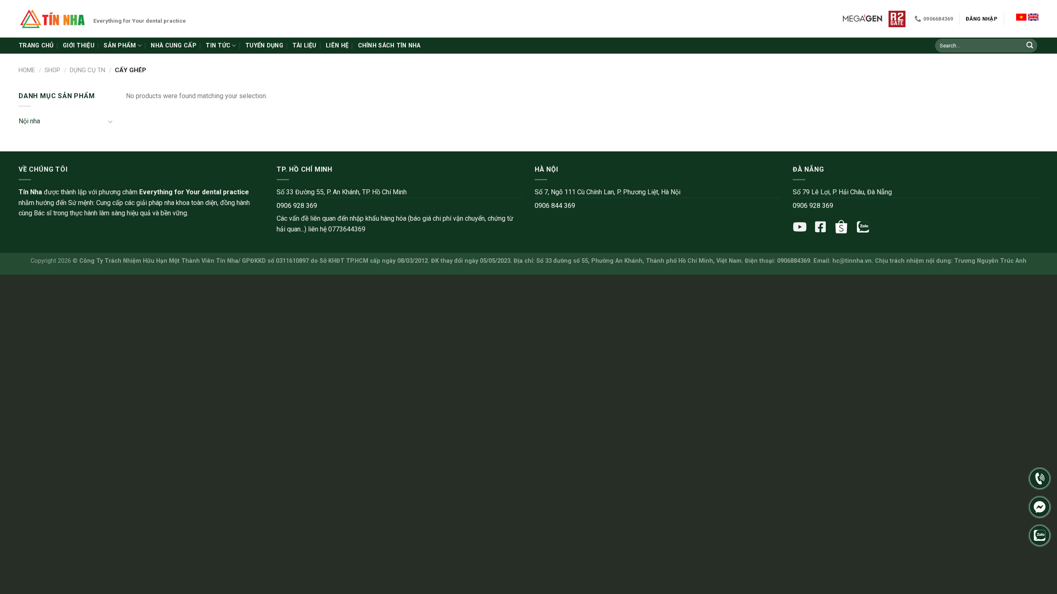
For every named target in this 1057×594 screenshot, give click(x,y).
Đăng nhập (982, 19)
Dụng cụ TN (87, 70)
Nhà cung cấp (173, 45)
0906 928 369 (297, 206)
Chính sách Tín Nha (389, 45)
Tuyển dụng (264, 45)
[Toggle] (110, 121)
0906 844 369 (555, 206)
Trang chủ (36, 45)
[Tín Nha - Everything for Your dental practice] (53, 19)
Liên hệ (337, 45)
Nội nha (29, 121)
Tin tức (218, 45)
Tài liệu (304, 45)
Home (27, 70)
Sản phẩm (120, 45)
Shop (52, 70)
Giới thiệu (79, 45)
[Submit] (1030, 46)
